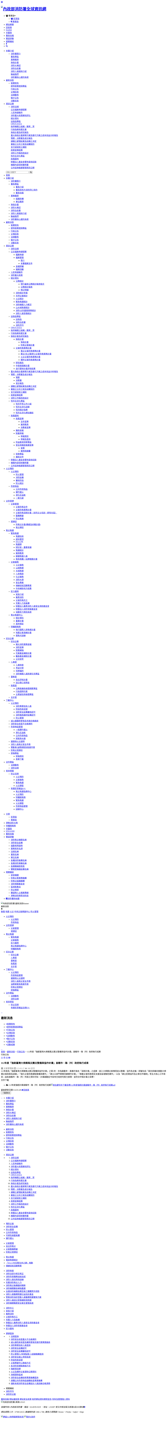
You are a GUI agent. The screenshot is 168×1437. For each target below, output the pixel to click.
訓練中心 (20, 809)
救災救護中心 (17, 615)
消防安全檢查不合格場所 (21, 724)
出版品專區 (16, 316)
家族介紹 (20, 594)
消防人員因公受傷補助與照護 (18, 1300)
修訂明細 (25, 290)
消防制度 (10, 1271)
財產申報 (20, 433)
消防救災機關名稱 (19, 840)
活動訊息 (15, 243)
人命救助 (20, 574)
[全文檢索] (7, 46)
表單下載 (20, 759)
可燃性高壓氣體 (13, 1235)
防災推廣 (20, 519)
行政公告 (15, 231)
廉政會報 (20, 430)
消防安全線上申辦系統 (21, 1357)
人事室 (14, 662)
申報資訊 (25, 436)
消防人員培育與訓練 (15, 1280)
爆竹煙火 (20, 492)
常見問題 (10, 771)
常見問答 (10, 1002)
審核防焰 (20, 480)
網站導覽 (10, 25)
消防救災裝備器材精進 (16, 1285)
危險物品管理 (17, 727)
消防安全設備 (17, 843)
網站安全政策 (25, 1399)
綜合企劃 (10, 638)
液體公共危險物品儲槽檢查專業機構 (26, 1381)
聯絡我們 (15, 216)
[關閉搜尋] (2, 909)
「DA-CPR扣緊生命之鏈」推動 (19, 1263)
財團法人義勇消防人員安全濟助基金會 (32, 606)
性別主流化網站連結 (24, 413)
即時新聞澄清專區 (19, 228)
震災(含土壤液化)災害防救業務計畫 (36, 354)
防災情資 (15, 890)
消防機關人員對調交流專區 (27, 674)
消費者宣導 (26, 427)
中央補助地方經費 (23, 588)
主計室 (14, 697)
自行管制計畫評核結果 (25, 369)
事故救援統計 (12, 1260)
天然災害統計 (22, 296)
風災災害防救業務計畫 (30, 351)
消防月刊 (20, 325)
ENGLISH (10, 831)
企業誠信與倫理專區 (24, 694)
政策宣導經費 (17, 395)
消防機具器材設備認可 (25, 715)
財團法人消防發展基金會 (26, 609)
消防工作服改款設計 (20, 398)
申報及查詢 (26, 439)
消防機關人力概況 (23, 305)
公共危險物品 (22, 489)
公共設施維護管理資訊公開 (22, 466)
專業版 (11, 16)
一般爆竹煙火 (22, 730)
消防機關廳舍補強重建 (16, 1288)
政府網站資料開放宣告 (42, 1399)
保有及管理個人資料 (61, 1399)
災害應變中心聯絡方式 (21, 1363)
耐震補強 (20, 650)
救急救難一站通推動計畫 (26, 559)
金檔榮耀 (20, 266)
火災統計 (20, 299)
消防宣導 (20, 647)
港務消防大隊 (12, 823)
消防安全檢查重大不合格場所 (23, 1339)
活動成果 (11, 1045)
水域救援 (20, 571)
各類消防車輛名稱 (19, 863)
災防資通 (10, 501)
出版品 (19, 319)
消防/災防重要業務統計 (26, 310)
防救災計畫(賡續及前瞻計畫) (28, 524)
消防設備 (20, 477)
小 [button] (2, 1058)
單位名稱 (15, 857)
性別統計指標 (22, 410)
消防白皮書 (16, 210)
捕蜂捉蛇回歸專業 (23, 586)
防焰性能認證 (22, 709)
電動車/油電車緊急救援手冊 (23, 747)
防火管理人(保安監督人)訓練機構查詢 (27, 1354)
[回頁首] (2, 2)
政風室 (14, 686)
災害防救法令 (22, 507)
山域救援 (20, 568)
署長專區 (15, 184)
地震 (7, 912)
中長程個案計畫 (23, 366)
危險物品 (15, 486)
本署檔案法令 (26, 263)
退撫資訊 (20, 756)
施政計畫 (15, 205)
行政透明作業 (22, 691)
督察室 (14, 677)
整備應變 (20, 516)
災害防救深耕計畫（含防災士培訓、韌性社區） (36, 513)
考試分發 (20, 668)
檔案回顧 (20, 269)
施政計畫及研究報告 (20, 336)
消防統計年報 (22, 293)
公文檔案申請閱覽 (19, 252)
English (9, 30)
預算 (18, 377)
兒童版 (9, 33)
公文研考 (20, 659)
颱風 (3, 912)
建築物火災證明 (18, 741)
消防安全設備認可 (19, 1348)
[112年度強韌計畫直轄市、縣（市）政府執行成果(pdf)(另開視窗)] (83, 1085)
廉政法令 (20, 457)
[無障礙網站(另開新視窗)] (12, 1417)
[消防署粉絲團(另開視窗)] (6, 44)
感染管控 (20, 539)
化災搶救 (20, 577)
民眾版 (16, 19)
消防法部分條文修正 (15, 1274)
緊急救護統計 (22, 302)
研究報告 (20, 363)
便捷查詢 (10, 1333)
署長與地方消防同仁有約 (26, 190)
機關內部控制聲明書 (20, 463)
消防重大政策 (17, 275)
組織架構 (20, 199)
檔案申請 (20, 255)
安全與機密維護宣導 (24, 445)
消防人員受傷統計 (23, 313)
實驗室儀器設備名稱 (20, 869)
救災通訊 (20, 527)
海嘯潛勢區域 (17, 1375)
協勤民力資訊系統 (23, 612)
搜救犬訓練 (21, 636)
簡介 (23, 260)
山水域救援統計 (23, 308)
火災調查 (20, 786)
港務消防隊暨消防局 (20, 896)
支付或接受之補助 (19, 392)
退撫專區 (15, 753)
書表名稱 (15, 854)
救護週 (19, 544)
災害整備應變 (12, 1249)
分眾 (8, 814)
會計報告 (20, 383)
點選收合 (6, 1093)
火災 (12, 912)
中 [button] (4, 1058)
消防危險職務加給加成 (16, 1277)
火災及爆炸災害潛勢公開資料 (23, 1372)
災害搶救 (15, 562)
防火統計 (20, 483)
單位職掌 (20, 202)
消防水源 (20, 580)
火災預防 (10, 469)
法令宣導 (25, 422)
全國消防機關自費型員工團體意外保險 (22, 1291)
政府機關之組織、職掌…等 (22, 330)
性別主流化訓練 (23, 407)
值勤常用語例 (17, 846)
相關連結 (10, 41)
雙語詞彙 (10, 39)
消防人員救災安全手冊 (21, 744)
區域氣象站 (16, 887)
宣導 (23, 448)
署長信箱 (10, 36)
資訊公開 (10, 104)
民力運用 (15, 591)
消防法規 (15, 249)
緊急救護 (15, 533)
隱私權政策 (14, 1399)
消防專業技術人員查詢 (21, 1345)
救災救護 (10, 530)
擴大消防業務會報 (23, 644)
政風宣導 (20, 419)
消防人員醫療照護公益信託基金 (19, 1294)
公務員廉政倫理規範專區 (26, 688)
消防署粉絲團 (13, 899)
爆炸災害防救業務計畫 (30, 360)
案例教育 (25, 424)
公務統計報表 (26, 287)
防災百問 (15, 774)
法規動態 (15, 237)
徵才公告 (15, 240)
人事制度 (20, 665)
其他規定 (20, 624)
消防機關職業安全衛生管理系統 (19, 1303)
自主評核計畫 (22, 680)
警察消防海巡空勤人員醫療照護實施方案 (23, 1297)
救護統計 (20, 550)
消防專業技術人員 (23, 706)
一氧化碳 (20, 498)
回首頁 (9, 27)
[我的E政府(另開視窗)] (29, 1417)
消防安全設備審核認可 (25, 712)
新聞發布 (15, 225)
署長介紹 (20, 187)
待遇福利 (20, 671)
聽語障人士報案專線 (20, 893)
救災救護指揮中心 (23, 791)
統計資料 (15, 278)
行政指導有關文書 (19, 333)
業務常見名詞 (17, 849)
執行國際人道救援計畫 (25, 630)
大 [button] (7, 1058)
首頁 (8, 175)
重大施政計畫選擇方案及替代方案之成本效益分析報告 (34, 372)
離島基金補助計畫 (23, 656)
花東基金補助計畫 (23, 653)
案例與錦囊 (26, 451)
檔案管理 (20, 258)
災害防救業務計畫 (23, 348)
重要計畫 (20, 621)
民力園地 (10, 1329)
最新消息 (10, 80)
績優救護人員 (22, 556)
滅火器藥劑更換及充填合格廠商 (24, 721)
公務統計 (20, 281)
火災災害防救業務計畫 (30, 357)
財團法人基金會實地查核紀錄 (23, 460)
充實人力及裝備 (23, 603)
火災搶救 (20, 565)
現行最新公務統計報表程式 (32, 284)
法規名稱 (15, 852)
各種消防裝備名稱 (19, 860)
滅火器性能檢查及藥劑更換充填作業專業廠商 (30, 1342)
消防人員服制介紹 (19, 213)
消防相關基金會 (18, 884)
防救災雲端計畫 (27, 345)
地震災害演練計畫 (23, 633)
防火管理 (20, 474)
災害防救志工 (22, 600)
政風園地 (15, 416)
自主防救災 (11, 1246)
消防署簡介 (16, 181)
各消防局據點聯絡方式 (21, 1366)
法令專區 (10, 762)
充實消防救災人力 (14, 1282)
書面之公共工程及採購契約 (22, 389)
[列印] (9, 1058)
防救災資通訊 (17, 750)
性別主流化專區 (18, 401)
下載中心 (10, 700)
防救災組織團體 (18, 881)
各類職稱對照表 (18, 866)
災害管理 (15, 504)
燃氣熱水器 (21, 738)
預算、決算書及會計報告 (21, 374)
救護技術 (20, 536)
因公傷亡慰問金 (23, 683)
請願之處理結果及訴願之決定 (23, 386)
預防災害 (10, 1224)
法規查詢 (15, 1336)
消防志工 (10, 1308)
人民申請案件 (17, 272)
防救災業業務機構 (19, 878)
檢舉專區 (20, 454)
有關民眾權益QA (18, 789)
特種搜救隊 (16, 627)
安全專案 (20, 583)
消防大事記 (16, 208)
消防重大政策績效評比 (21, 1167)
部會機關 (15, 875)
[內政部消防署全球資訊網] (23, 9)
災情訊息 (15, 234)
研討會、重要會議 (23, 547)
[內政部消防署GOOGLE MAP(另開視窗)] (84, 1407)
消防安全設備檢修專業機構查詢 (24, 1378)
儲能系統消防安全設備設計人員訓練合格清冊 (30, 1383)
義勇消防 (20, 597)
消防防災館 (11, 1394)
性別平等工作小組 (23, 404)
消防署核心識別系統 (20, 219)
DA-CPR (19, 542)
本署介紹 (10, 51)
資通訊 (14, 522)
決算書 (19, 380)
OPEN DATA (16, 328)
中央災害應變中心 (22, 912)
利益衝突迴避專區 (23, 442)
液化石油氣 (21, 495)
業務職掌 (15, 196)
